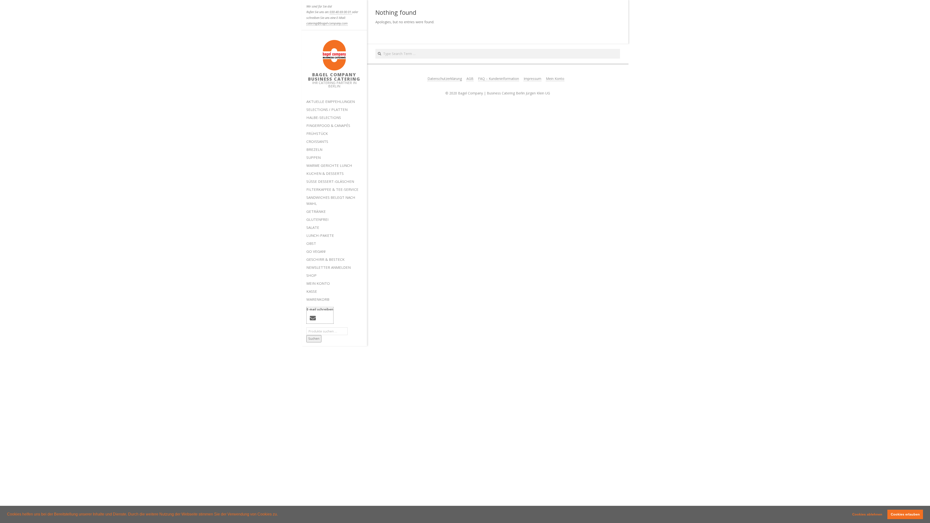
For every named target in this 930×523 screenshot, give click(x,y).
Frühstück (317, 133)
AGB (469, 78)
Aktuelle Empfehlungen (330, 101)
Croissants (317, 141)
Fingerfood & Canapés (328, 125)
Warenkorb (317, 299)
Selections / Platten (327, 109)
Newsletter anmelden (328, 267)
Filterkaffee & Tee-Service (332, 189)
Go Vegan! (316, 251)
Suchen (313, 338)
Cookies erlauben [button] (905, 514)
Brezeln (314, 149)
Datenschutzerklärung (444, 78)
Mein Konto (318, 283)
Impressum (532, 78)
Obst (311, 243)
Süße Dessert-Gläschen (330, 181)
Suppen (313, 157)
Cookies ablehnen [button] (867, 514)
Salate (312, 227)
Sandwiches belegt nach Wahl (330, 200)
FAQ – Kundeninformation (498, 78)
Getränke (316, 211)
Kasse (311, 291)
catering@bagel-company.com (327, 23)
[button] (279, 514)
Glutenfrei (317, 219)
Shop (311, 275)
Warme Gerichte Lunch (329, 165)
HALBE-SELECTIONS (323, 117)
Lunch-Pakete (320, 235)
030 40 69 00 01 (341, 12)
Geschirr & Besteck (325, 259)
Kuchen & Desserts (325, 173)
